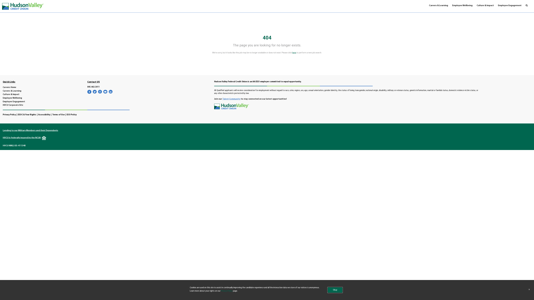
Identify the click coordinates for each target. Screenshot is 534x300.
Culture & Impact (485, 5)
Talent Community (231, 99)
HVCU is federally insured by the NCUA (22, 138)
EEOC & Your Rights (27, 115)
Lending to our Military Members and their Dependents (30, 130)
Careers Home (9, 87)
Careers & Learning (438, 5)
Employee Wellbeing (462, 5)
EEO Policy (72, 115)
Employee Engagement (509, 5)
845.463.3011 (93, 87)
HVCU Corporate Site (13, 105)
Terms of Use (58, 115)
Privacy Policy (9, 115)
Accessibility (44, 115)
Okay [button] (335, 290)
